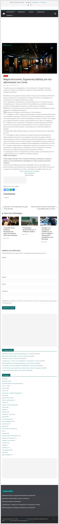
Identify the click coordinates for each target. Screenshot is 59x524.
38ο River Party (5, 381)
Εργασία (4, 416)
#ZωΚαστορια (21, 12)
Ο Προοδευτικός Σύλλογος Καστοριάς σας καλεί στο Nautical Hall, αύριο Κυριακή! (10, 231)
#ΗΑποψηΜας (10, 12)
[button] (15, 12)
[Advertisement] (29, 32)
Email (4, 284)
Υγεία (3, 452)
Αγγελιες (31, 12)
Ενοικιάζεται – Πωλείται (8, 414)
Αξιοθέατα (9, 15)
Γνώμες (4, 402)
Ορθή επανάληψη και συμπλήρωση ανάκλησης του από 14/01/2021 (18, 363)
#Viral (3, 378)
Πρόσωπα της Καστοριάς (8, 438)
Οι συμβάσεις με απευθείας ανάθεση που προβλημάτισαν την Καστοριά (19, 365)
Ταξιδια (4, 445)
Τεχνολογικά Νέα (6, 450)
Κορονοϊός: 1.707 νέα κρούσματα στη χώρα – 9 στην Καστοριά (16, 208)
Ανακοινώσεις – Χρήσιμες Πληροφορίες (11, 393)
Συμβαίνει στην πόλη (7, 440)
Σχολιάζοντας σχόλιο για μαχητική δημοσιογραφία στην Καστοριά (18, 353)
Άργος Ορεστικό (6, 397)
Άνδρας (4, 395)
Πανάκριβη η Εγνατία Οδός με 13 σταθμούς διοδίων (29, 230)
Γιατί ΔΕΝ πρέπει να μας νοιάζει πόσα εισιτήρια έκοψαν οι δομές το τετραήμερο (21, 368)
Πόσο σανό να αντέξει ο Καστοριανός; (11, 358)
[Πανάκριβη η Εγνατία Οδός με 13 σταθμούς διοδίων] (29, 217)
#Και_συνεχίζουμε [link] (29, 173)
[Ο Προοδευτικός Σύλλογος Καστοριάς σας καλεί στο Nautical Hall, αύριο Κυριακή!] (10, 217)
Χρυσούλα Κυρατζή (14, 85)
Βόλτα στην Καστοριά (7, 400)
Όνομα (4, 277)
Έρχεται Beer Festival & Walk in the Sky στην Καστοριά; (15, 356)
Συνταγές (4, 443)
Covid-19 (4, 388)
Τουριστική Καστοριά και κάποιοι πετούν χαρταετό (14, 370)
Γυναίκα (4, 407)
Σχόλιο (4, 257)
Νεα (3, 431)
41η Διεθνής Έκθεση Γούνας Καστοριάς (11, 383)
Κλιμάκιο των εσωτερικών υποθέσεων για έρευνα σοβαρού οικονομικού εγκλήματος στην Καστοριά (47, 233)
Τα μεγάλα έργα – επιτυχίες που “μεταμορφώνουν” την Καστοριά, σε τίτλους (20, 361)
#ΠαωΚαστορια (41, 12)
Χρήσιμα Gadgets (6, 454)
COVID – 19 (4, 386)
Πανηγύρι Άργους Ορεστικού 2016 (10, 435)
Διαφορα (4, 409)
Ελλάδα (4, 412)
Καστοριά (5, 75)
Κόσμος (4, 426)
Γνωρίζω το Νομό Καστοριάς (9, 405)
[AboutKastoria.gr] (3, 13)
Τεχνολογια (4, 447)
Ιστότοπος (5, 291)
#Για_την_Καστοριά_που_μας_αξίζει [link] (29, 171)
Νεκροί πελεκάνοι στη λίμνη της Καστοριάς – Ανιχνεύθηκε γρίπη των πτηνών (43, 208)
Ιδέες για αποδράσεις (7, 421)
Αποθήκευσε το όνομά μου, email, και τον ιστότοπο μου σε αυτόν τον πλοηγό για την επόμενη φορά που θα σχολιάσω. (29, 302)
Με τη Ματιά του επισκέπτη (9, 428)
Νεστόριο (4, 433)
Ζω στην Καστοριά (6, 419)
